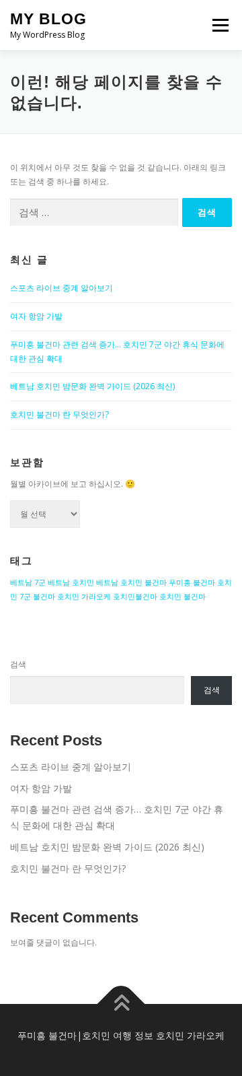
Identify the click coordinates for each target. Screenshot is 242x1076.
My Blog (48, 19)
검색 (18, 664)
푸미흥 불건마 (192, 582)
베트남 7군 (28, 582)
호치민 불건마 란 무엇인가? (59, 414)
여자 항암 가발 (36, 316)
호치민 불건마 (182, 596)
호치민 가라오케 (84, 596)
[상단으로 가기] (121, 1004)
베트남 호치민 (71, 582)
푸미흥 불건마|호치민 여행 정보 (85, 1035)
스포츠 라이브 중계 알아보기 (61, 288)
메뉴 (216, 25)
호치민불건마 (135, 596)
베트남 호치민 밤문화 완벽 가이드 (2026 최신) (92, 386)
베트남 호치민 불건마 (131, 582)
